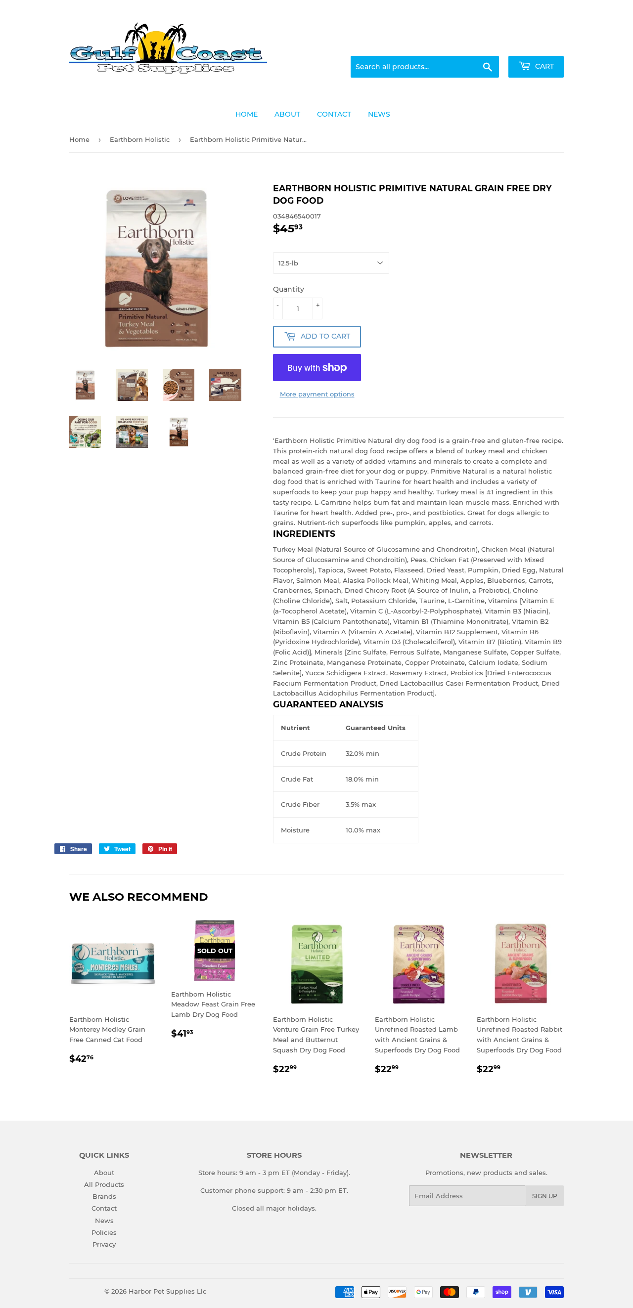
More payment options (317, 394)
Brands (104, 1196)
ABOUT (287, 114)
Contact (104, 1208)
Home (79, 139)
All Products (104, 1184)
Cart (543, 66)
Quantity (288, 289)
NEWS (379, 114)
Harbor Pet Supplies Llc (167, 1291)
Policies (104, 1232)
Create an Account (536, 44)
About (104, 1173)
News (104, 1220)
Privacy (104, 1244)
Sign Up (544, 1196)
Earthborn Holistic (140, 139)
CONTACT (334, 114)
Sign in (486, 44)
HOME (246, 114)
